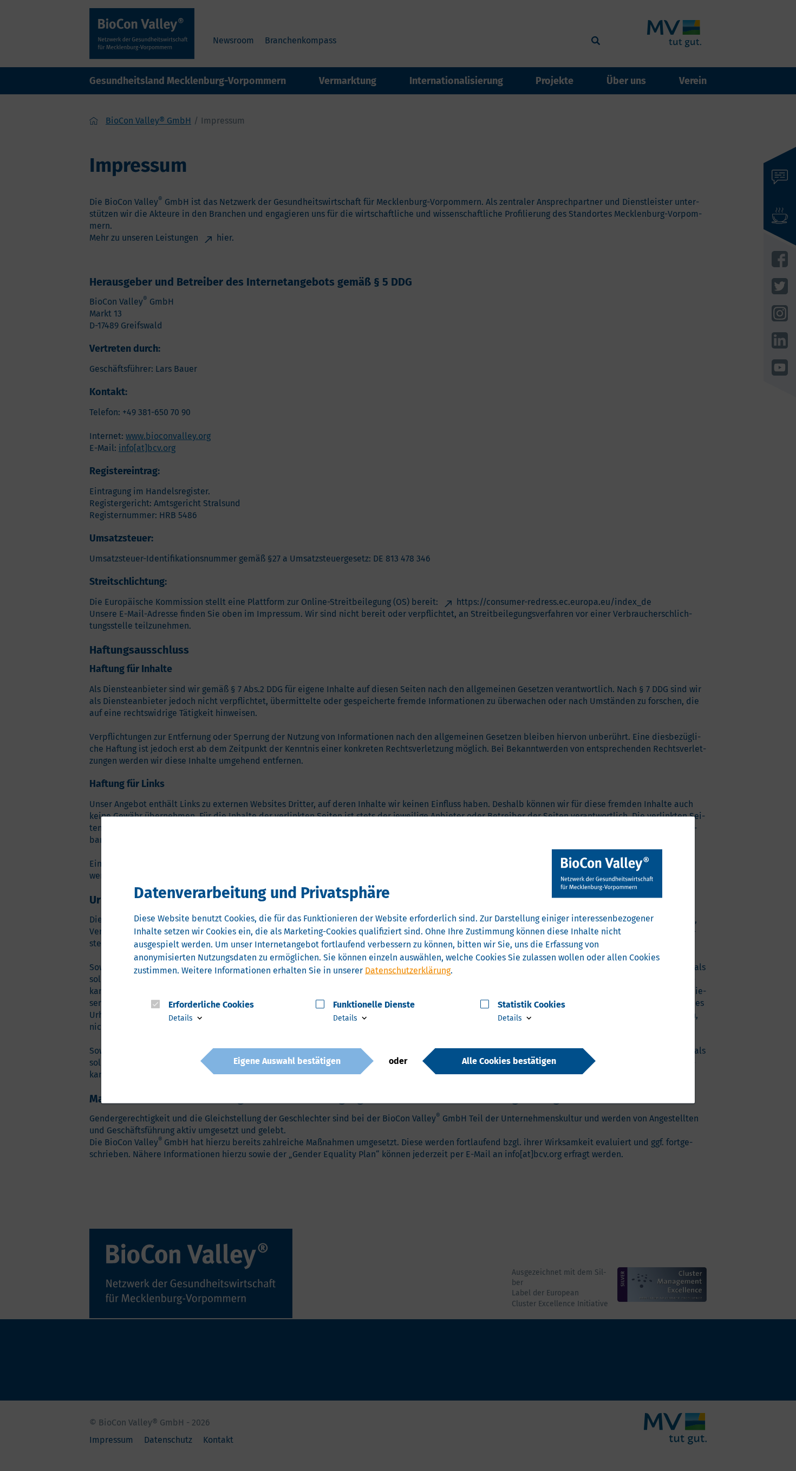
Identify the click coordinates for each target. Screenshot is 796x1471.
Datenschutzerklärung (408, 970)
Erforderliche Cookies (211, 1004)
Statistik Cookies (531, 1004)
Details (181, 1018)
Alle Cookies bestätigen (509, 1061)
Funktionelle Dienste (374, 1004)
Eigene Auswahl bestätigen (287, 1061)
